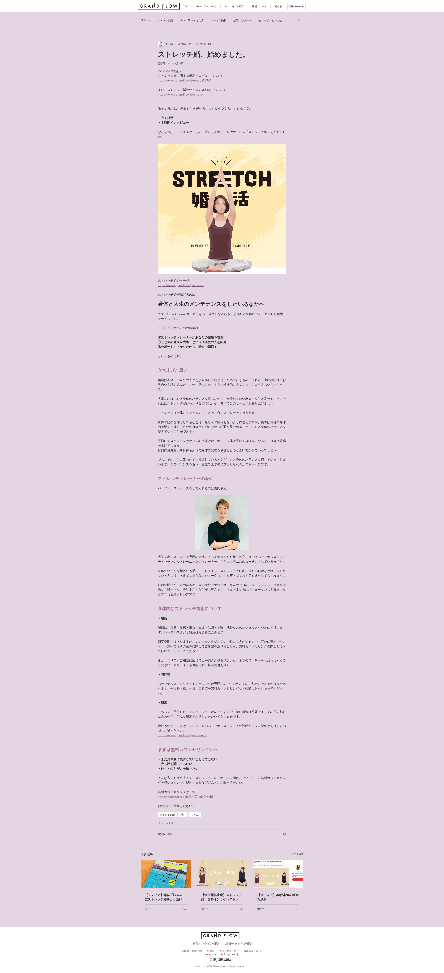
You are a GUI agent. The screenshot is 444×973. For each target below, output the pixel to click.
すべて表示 (297, 853)
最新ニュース (251, 950)
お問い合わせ (228, 954)
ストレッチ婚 (165, 20)
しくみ (195, 814)
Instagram (210, 954)
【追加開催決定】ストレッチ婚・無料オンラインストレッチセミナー (221, 897)
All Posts (145, 20)
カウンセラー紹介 (229, 950)
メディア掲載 (218, 20)
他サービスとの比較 (270, 20)
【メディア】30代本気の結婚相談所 (278, 897)
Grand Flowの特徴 (192, 950)
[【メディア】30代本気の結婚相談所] (278, 874)
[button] (299, 20)
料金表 (211, 950)
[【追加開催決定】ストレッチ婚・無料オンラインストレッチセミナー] (222, 874)
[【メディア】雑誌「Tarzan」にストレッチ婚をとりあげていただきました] (166, 874)
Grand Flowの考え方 (192, 20)
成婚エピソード (242, 20)
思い (183, 814)
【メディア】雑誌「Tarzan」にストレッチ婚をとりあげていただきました (165, 897)
